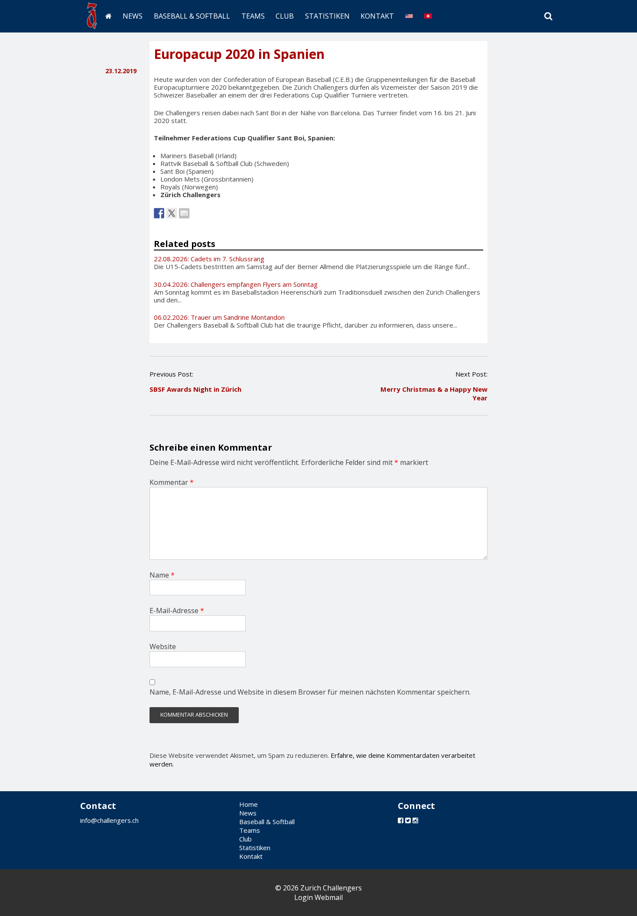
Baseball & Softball (192, 16)
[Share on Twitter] (171, 213)
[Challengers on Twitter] (408, 820)
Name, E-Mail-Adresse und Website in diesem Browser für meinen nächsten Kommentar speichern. (310, 692)
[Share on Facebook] (159, 213)
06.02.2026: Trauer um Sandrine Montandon (219, 317)
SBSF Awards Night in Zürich (195, 389)
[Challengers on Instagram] (415, 820)
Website (163, 646)
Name (162, 575)
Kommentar (172, 482)
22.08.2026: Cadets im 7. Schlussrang (209, 258)
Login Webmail (318, 897)
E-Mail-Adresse (177, 610)
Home (248, 804)
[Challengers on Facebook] (400, 820)
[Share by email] (184, 213)
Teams (253, 16)
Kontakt (377, 16)
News (133, 16)
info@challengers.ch (109, 820)
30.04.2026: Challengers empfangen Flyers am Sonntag (236, 284)
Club (285, 16)
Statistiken (327, 16)
